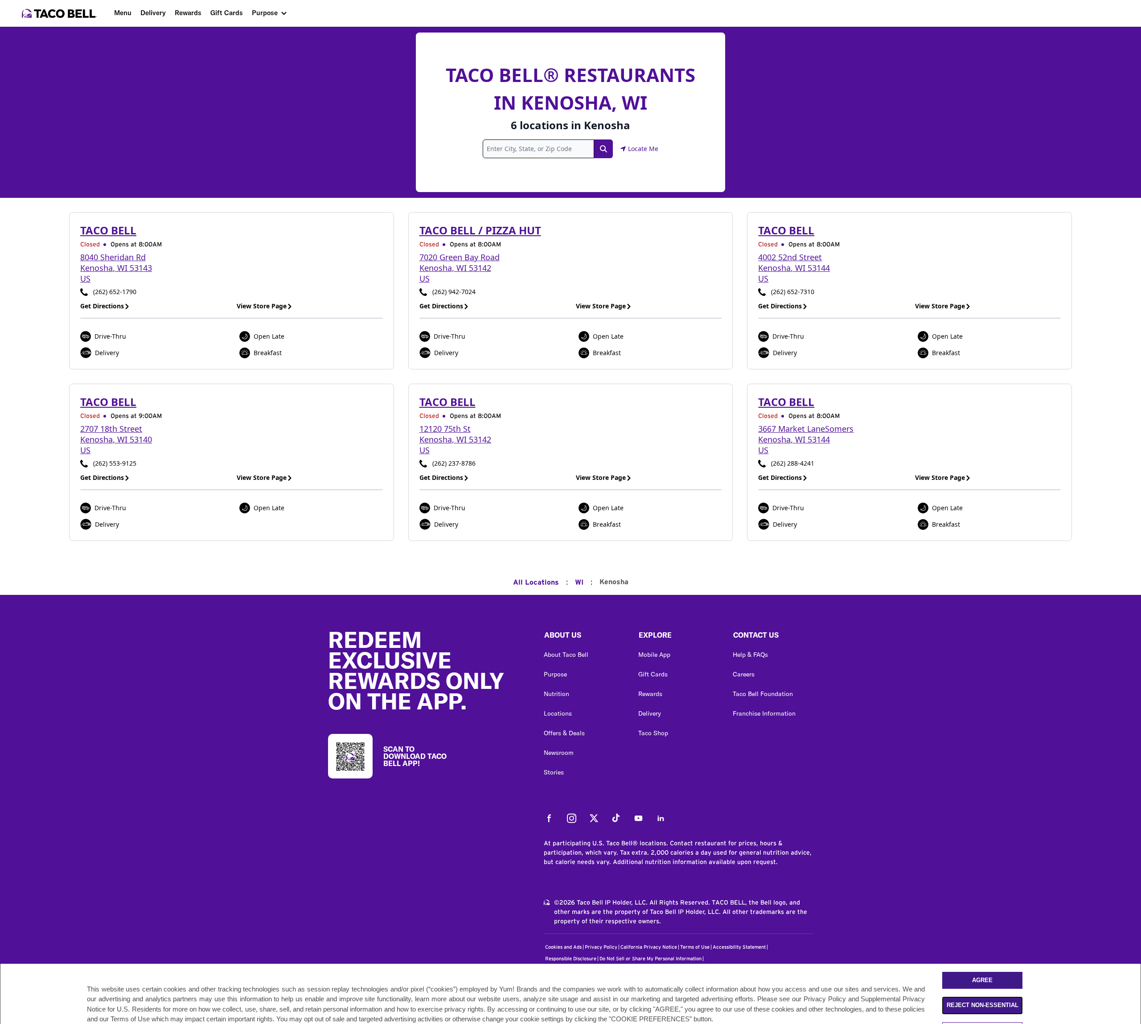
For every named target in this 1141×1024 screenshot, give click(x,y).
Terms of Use (695, 947)
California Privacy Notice (648, 947)
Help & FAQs (750, 655)
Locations (558, 713)
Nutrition (556, 694)
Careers (744, 674)
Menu (122, 12)
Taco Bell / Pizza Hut (480, 230)
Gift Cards (226, 12)
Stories (554, 772)
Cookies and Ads (563, 947)
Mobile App (654, 655)
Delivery (153, 12)
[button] (584, 637)
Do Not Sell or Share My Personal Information (650, 958)
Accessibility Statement (739, 947)
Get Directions (102, 306)
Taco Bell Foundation (763, 694)
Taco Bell (108, 230)
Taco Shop (653, 733)
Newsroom (559, 753)
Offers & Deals (564, 733)
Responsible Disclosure (570, 958)
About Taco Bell (566, 655)
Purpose (265, 12)
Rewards (188, 12)
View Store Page (262, 306)
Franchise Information (764, 713)
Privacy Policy (601, 947)
